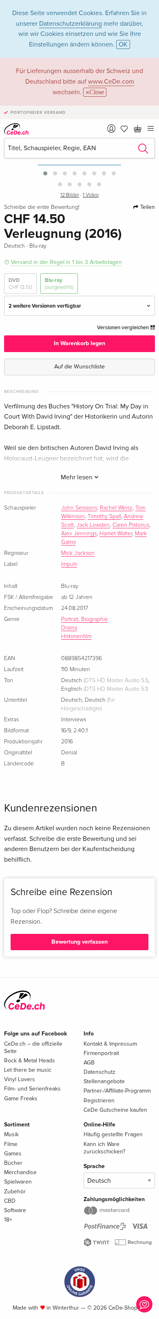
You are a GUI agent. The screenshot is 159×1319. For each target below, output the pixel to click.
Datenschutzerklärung (70, 24)
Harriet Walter (115, 533)
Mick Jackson (78, 553)
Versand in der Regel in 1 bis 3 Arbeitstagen (66, 262)
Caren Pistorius (131, 525)
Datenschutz (99, 1072)
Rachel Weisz (116, 508)
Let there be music (27, 1069)
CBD (9, 1200)
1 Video (91, 195)
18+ (8, 1219)
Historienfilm (76, 636)
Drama (69, 628)
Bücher (13, 1162)
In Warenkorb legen (79, 343)
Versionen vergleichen (123, 327)
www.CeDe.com (111, 82)
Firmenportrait (101, 1053)
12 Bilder (69, 195)
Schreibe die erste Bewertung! (42, 207)
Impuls (69, 564)
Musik (11, 1134)
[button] (45, 173)
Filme (11, 1144)
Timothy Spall (104, 516)
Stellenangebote (104, 1081)
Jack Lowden (93, 525)
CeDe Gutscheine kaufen (115, 1109)
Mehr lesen (77, 477)
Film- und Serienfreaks (32, 1088)
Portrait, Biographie (84, 619)
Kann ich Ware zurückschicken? (104, 1148)
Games (13, 1153)
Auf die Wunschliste (79, 366)
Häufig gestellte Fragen (113, 1134)
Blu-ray (59, 283)
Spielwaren (18, 1181)
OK (123, 44)
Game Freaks (21, 1098)
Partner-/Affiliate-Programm (117, 1090)
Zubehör (15, 1191)
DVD (20, 283)
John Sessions (79, 508)
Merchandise (20, 1172)
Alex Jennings (79, 533)
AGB (89, 1062)
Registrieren (99, 1100)
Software (15, 1210)
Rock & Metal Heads (29, 1060)
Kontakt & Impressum (110, 1043)
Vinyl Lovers (19, 1079)
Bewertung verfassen (79, 941)
